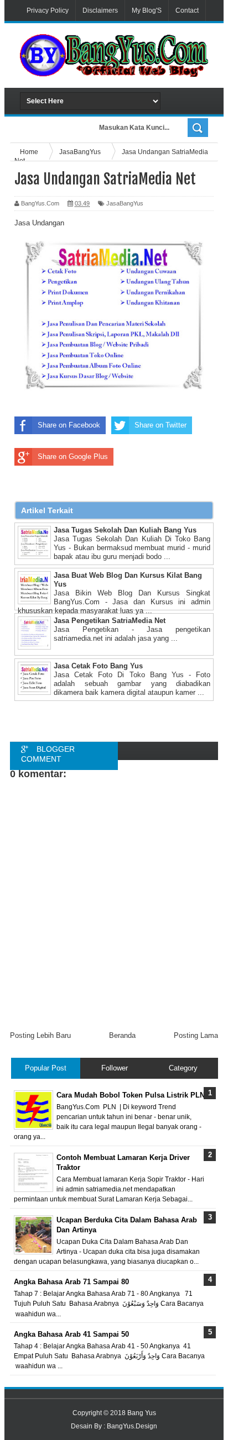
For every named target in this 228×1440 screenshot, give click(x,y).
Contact (187, 10)
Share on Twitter (160, 425)
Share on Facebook (69, 425)
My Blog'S (147, 10)
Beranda (122, 1035)
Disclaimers (100, 10)
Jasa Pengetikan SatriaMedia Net (109, 620)
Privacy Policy (48, 10)
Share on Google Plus (73, 456)
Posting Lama (196, 1035)
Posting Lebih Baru (40, 1035)
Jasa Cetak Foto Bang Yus (98, 666)
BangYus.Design (132, 1426)
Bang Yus (141, 1413)
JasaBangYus (124, 203)
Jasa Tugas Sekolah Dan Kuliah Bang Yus (125, 530)
